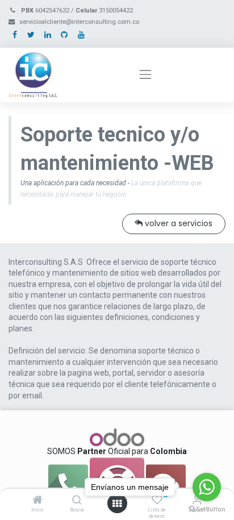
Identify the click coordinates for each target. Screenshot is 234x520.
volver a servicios (177, 223)
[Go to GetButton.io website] (207, 508)
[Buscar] (77, 500)
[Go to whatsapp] (207, 487)
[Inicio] (37, 500)
